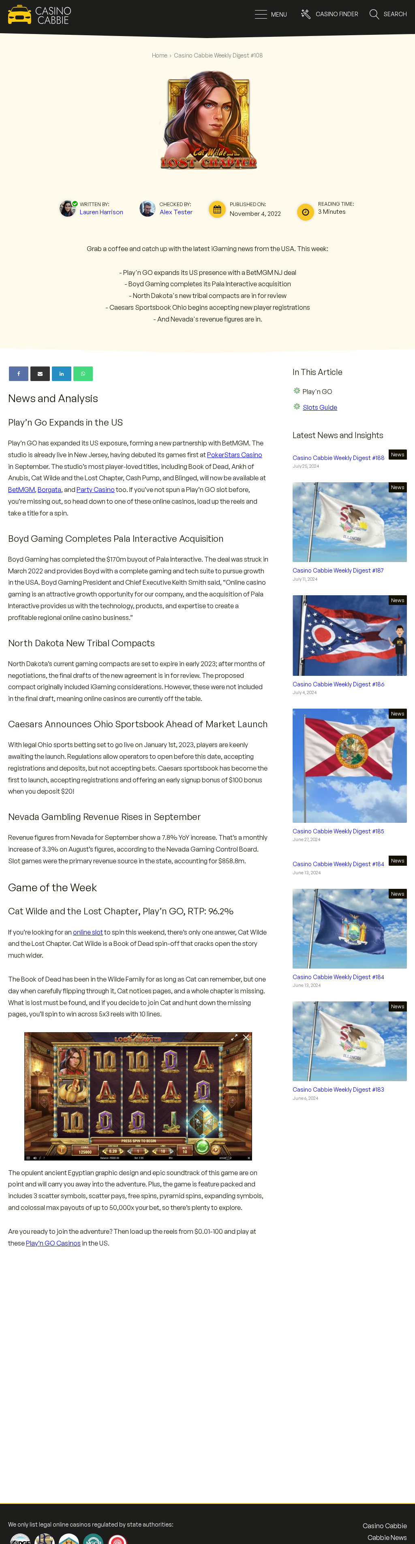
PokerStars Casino (234, 455)
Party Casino (96, 490)
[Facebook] (18, 373)
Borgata (49, 490)
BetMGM (21, 490)
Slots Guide (320, 407)
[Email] (40, 373)
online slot (88, 932)
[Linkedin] (61, 373)
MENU (279, 14)
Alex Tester (176, 212)
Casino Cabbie (385, 1526)
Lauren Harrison (101, 212)
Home (159, 55)
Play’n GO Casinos (53, 1243)
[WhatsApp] (83, 373)
